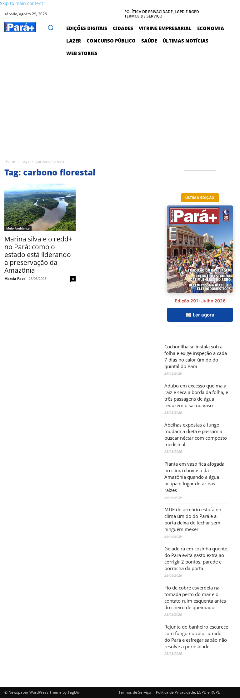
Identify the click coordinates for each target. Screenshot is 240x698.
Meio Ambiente (18, 228)
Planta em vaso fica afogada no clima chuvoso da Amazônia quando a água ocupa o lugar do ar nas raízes (194, 477)
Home (9, 161)
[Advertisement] (120, 106)
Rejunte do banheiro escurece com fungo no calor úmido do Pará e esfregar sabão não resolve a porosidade (196, 637)
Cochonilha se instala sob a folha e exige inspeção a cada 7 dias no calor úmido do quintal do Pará (195, 356)
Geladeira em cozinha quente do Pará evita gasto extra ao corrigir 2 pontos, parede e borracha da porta (195, 558)
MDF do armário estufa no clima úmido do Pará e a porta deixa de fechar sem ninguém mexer (192, 519)
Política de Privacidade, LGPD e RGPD (188, 692)
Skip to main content (21, 3)
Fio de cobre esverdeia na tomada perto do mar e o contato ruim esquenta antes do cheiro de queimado (195, 597)
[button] (50, 27)
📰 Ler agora (200, 315)
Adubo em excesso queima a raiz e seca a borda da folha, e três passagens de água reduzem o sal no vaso (196, 395)
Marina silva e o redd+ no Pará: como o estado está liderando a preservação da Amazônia (38, 255)
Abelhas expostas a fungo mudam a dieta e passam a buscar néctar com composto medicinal (195, 435)
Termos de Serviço (134, 692)
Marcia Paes (14, 278)
